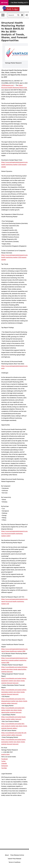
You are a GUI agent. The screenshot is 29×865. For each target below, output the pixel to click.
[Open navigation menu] (3, 15)
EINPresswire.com (7, 85)
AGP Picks (4, 2)
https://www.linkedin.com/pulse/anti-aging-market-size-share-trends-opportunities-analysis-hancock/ (13, 710)
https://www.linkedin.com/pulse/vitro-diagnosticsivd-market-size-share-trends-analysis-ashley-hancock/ (14, 701)
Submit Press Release (14, 858)
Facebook (4, 759)
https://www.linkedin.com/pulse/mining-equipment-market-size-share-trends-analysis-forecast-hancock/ (13, 681)
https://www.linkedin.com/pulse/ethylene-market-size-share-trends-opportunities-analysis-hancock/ (14, 669)
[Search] (18, 15)
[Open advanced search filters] (22, 15)
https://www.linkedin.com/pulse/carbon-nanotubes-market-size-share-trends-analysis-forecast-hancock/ (14, 692)
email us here (5, 754)
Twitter (3, 761)
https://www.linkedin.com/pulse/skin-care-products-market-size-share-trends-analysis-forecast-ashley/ (14, 726)
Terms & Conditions (14, 862)
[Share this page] (26, 15)
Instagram (4, 766)
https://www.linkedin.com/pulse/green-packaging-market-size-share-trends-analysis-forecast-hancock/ (13, 742)
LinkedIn (4, 763)
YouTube (4, 768)
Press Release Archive (17, 855)
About (7, 855)
